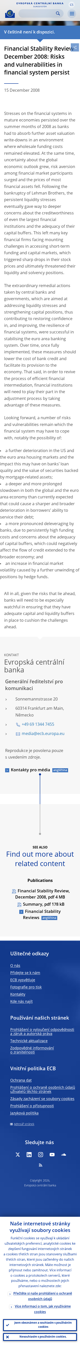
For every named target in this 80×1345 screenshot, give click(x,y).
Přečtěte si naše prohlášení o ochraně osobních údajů (42, 1296)
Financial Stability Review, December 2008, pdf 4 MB (42, 894)
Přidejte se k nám (25, 973)
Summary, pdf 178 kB (43, 905)
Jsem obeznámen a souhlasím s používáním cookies (43, 1325)
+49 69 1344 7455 (38, 725)
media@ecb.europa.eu (43, 734)
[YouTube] (52, 1155)
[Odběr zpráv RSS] (41, 1165)
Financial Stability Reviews (42, 915)
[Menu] (71, 13)
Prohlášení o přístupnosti (32, 1106)
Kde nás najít (21, 1002)
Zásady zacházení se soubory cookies (42, 1099)
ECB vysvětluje (22, 980)
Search (58, 13)
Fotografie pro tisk (26, 987)
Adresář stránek (24, 1124)
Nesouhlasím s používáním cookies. (43, 1337)
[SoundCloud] (64, 1155)
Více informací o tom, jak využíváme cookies (43, 1309)
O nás (15, 966)
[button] (72, 5)
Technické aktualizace (29, 1041)
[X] (18, 1155)
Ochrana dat (21, 1080)
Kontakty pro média (30, 770)
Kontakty (17, 994)
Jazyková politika (24, 1113)
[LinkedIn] (29, 1155)
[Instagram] (41, 1155)
